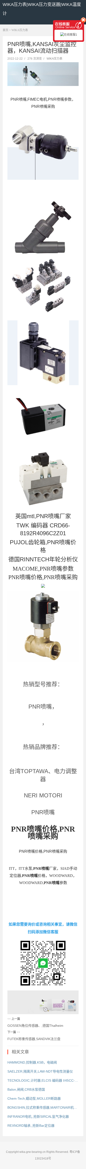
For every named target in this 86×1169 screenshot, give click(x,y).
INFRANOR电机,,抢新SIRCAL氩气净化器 (38, 1116)
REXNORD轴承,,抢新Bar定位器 (30, 1125)
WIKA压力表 (19, 30)
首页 (5, 30)
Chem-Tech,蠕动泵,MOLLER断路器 (34, 1098)
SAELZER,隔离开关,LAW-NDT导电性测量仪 (40, 1071)
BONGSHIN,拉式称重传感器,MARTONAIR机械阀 (43, 1107)
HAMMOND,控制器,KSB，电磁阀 (32, 1062)
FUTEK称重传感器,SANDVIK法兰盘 (33, 1039)
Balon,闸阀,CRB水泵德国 (26, 1089)
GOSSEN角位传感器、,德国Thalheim (35, 1025)
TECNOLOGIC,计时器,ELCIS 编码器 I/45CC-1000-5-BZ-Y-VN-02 (43, 1080)
